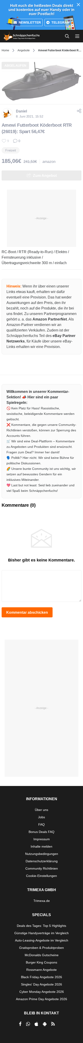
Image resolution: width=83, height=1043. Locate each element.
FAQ (41, 824)
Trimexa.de (41, 901)
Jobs (41, 817)
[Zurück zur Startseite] (22, 36)
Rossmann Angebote (41, 970)
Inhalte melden (41, 846)
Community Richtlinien (41, 868)
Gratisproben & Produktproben (41, 948)
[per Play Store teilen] (45, 1024)
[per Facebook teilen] (20, 1024)
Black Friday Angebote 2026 (41, 977)
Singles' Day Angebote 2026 (41, 984)
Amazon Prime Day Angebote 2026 (41, 999)
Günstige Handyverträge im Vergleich (41, 933)
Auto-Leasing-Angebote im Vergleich (41, 940)
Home (5, 50)
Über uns (41, 810)
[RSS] (53, 1024)
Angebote (24, 50)
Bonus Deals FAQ (41, 832)
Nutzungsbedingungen (41, 854)
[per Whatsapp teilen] (28, 1024)
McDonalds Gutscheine (42, 955)
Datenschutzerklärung (42, 861)
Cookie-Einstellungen (41, 876)
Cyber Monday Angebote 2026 (41, 992)
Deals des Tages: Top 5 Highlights (41, 926)
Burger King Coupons (41, 962)
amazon (49, 162)
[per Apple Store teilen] (36, 1024)
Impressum (41, 839)
